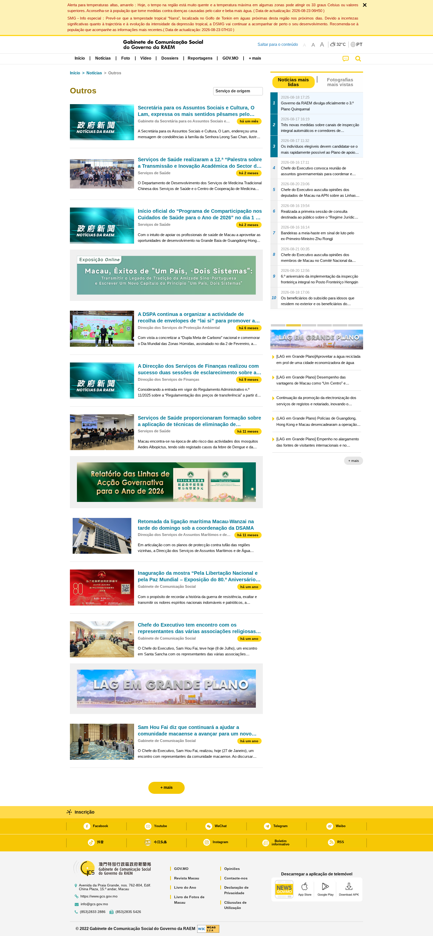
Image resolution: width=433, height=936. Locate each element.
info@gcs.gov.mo (94, 904)
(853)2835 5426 (128, 912)
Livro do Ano (185, 887)
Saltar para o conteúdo (278, 44)
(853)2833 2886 (92, 912)
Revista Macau (186, 878)
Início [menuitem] (80, 58)
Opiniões (232, 869)
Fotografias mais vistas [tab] (340, 82)
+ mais (353, 461)
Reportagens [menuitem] (200, 58)
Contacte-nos (236, 878)
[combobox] (238, 91)
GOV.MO (181, 869)
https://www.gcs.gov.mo (99, 896)
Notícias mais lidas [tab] (293, 82)
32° (341, 45)
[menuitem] (103, 58)
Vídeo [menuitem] (145, 58)
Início (75, 73)
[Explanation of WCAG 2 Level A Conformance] (208, 928)
